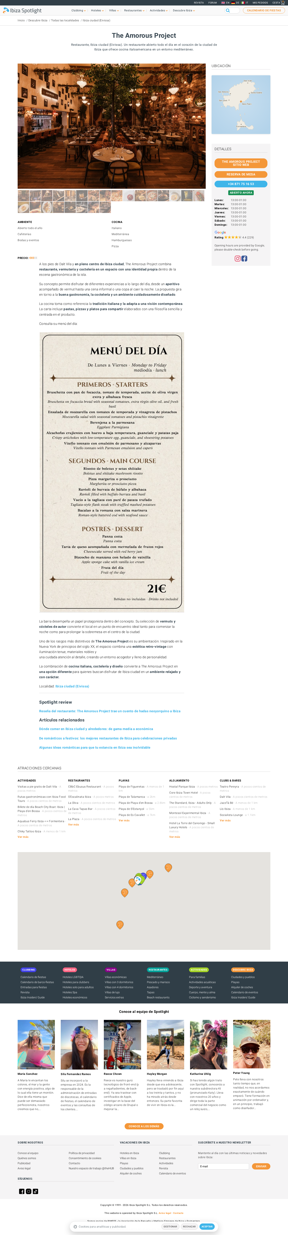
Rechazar (189, 1226)
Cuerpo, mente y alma (202, 992)
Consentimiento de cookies (85, 1158)
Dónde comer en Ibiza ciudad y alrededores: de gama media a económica (96, 729)
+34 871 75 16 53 (241, 184)
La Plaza (92, 819)
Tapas (150, 992)
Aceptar (207, 1226)
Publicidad (24, 1163)
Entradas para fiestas (34, 987)
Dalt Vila (243, 796)
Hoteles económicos (75, 997)
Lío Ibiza (237, 808)
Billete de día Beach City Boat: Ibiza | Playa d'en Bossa (42, 811)
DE (237, 2)
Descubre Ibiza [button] (182, 10)
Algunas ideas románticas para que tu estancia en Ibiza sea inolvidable (94, 747)
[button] (120, 925)
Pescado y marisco (158, 982)
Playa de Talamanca (137, 796)
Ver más (23, 836)
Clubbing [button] (77, 10)
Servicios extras (114, 997)
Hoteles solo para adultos (78, 987)
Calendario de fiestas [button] (264, 10)
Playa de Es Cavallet (137, 814)
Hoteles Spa (70, 992)
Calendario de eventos (244, 992)
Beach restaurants (158, 997)
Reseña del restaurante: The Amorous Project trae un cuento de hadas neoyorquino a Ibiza (109, 711)
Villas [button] (112, 10)
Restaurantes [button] (133, 10)
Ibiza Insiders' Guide (33, 997)
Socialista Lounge (237, 814)
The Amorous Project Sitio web (241, 163)
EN (227, 2)
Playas (235, 982)
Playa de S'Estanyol (136, 808)
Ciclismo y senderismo (202, 997)
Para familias (197, 977)
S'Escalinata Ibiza (91, 796)
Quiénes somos (27, 1158)
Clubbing (164, 1153)
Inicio (21, 20)
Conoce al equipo (28, 1153)
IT (247, 2)
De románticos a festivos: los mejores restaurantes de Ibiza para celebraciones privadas (108, 738)
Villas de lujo (112, 992)
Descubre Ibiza (38, 20)
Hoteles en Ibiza (129, 1153)
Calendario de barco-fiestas (37, 982)
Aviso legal (24, 1168)
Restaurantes (167, 1158)
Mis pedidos (260, 2)
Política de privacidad (82, 1153)
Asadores (152, 987)
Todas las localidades (65, 20)
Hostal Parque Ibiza (193, 786)
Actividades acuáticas (202, 982)
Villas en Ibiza (128, 1158)
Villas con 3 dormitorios (119, 982)
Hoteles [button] (96, 10)
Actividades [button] (157, 10)
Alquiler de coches (242, 987)
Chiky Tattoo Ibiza (41, 831)
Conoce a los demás (144, 1126)
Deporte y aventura (200, 987)
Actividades (166, 1163)
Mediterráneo (155, 977)
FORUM (212, 2)
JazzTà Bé (239, 802)
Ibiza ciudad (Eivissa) (96, 20)
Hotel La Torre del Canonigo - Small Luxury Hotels (192, 827)
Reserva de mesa (241, 174)
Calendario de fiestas (33, 977)
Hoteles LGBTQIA (73, 977)
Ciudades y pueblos (243, 977)
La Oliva (91, 802)
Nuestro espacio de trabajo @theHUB (91, 1168)
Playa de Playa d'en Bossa (142, 802)
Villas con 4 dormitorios (119, 987)
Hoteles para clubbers (76, 982)
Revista (199, 2)
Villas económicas (116, 977)
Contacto (74, 1163)
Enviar (261, 1166)
